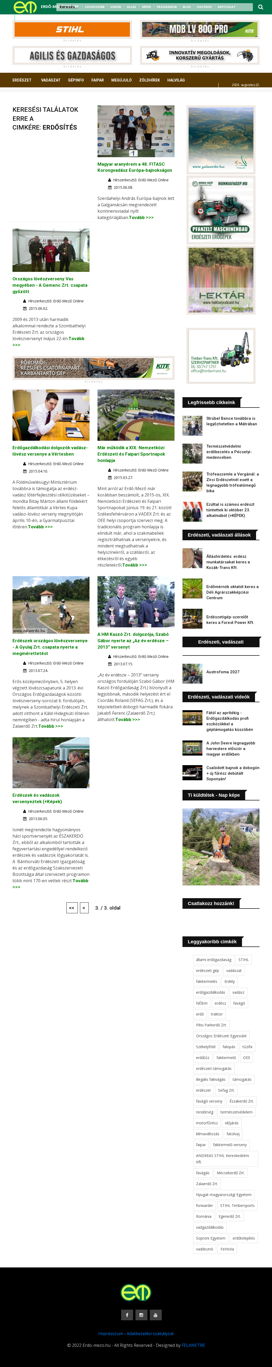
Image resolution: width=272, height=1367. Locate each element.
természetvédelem (236, 1112)
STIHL (244, 959)
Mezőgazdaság (31, 100)
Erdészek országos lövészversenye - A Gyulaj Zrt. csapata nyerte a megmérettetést (50, 647)
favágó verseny (209, 1101)
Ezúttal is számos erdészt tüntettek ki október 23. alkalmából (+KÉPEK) (230, 510)
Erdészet (22, 80)
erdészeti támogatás (214, 1068)
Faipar (97, 80)
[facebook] (21, 18)
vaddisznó (204, 1249)
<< (72, 908)
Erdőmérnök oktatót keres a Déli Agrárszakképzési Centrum (232, 592)
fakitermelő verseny (230, 1144)
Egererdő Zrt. (230, 1216)
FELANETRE (193, 1345)
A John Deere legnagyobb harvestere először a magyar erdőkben (230, 749)
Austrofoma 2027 (223, 672)
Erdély (229, 981)
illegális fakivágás (211, 1079)
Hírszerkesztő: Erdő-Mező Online (141, 179)
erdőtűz (202, 1057)
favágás (203, 1172)
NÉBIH (201, 1003)
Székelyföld (205, 1046)
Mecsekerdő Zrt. (231, 1172)
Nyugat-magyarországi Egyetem (224, 1194)
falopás (229, 1046)
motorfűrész (207, 1122)
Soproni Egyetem (211, 1238)
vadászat (234, 970)
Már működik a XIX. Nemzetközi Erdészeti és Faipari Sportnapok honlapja (131, 454)
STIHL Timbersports (237, 1205)
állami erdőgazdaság (213, 959)
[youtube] (34, 18)
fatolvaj (233, 1133)
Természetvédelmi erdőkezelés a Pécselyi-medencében (229, 452)
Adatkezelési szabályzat (150, 1333)
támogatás (242, 1079)
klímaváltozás (207, 1133)
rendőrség (204, 1112)
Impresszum (110, 1333)
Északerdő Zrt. (242, 1101)
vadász (238, 992)
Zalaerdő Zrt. (207, 1183)
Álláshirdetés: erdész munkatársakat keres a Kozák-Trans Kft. (228, 562)
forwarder (204, 1205)
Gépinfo (76, 80)
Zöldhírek (149, 80)
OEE (246, 1057)
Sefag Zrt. (226, 1090)
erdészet (203, 1090)
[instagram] (27, 18)
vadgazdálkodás (210, 1227)
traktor (217, 1014)
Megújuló (121, 80)
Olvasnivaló (66, 100)
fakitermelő (226, 1057)
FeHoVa (227, 1249)
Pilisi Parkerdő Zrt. (211, 1024)
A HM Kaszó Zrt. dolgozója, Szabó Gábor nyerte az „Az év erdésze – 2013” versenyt (133, 641)
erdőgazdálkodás (210, 992)
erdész (220, 1003)
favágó (239, 1003)
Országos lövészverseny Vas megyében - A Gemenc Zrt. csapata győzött (49, 285)
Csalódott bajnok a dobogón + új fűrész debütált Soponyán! (233, 773)
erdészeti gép (207, 970)
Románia (203, 1216)
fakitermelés (206, 981)
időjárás (232, 1122)
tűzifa (247, 1046)
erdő (200, 1014)
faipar (201, 1144)
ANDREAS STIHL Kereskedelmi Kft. (222, 1158)
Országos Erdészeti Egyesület (221, 1035)
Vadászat (51, 80)
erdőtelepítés (244, 1238)
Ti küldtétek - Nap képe (214, 795)
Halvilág (176, 80)
